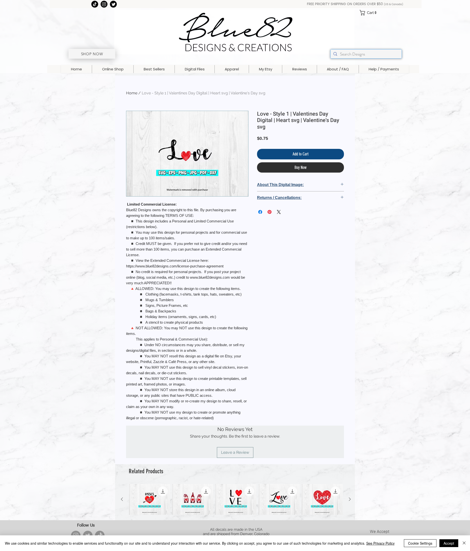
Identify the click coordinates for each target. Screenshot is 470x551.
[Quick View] (149, 499)
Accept (449, 543)
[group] (236, 499)
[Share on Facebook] (260, 212)
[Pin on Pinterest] (269, 212)
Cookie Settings (420, 543)
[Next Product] (350, 499)
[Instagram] (104, 4)
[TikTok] (94, 4)
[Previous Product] (122, 499)
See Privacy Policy (380, 543)
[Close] (464, 543)
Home (131, 93)
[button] (370, 12)
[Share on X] (279, 212)
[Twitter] (113, 4)
